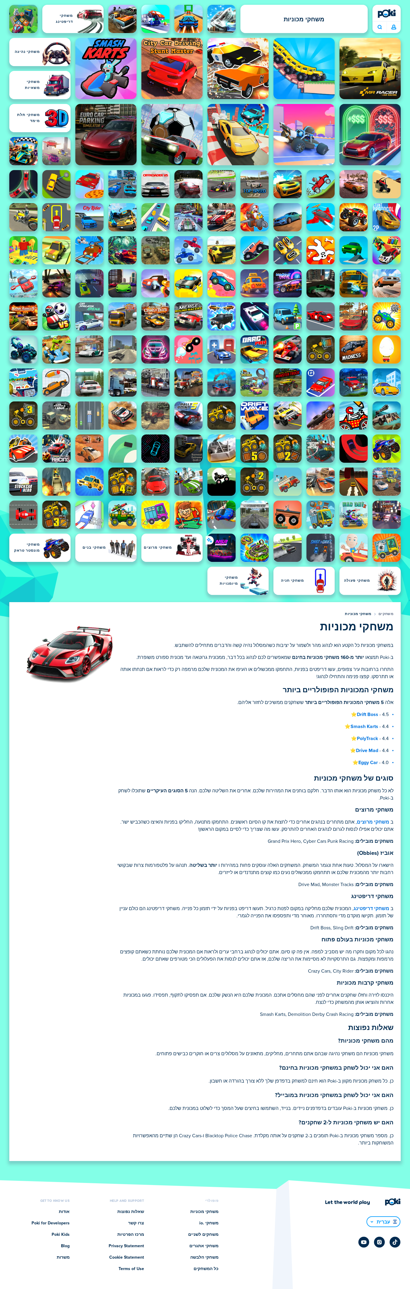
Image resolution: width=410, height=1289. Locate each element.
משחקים (385, 614)
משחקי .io (209, 1223)
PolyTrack (367, 738)
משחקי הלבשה (204, 1257)
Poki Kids (61, 1235)
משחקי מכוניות (358, 614)
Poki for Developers (51, 1223)
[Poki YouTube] (363, 1242)
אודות (64, 1212)
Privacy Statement (126, 1246)
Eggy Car (368, 762)
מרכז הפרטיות (130, 1235)
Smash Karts (364, 726)
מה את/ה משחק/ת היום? (379, 27)
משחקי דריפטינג (371, 908)
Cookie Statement (126, 1257)
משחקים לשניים (203, 1235)
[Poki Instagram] (379, 1242)
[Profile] (394, 27)
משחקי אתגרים (204, 1246)
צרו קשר (136, 1223)
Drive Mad (367, 750)
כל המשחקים (206, 1269)
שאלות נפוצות (130, 1212)
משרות (63, 1257)
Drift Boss (367, 714)
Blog (65, 1246)
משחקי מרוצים (373, 822)
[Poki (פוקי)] (387, 13)
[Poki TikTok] (395, 1242)
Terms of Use (131, 1269)
